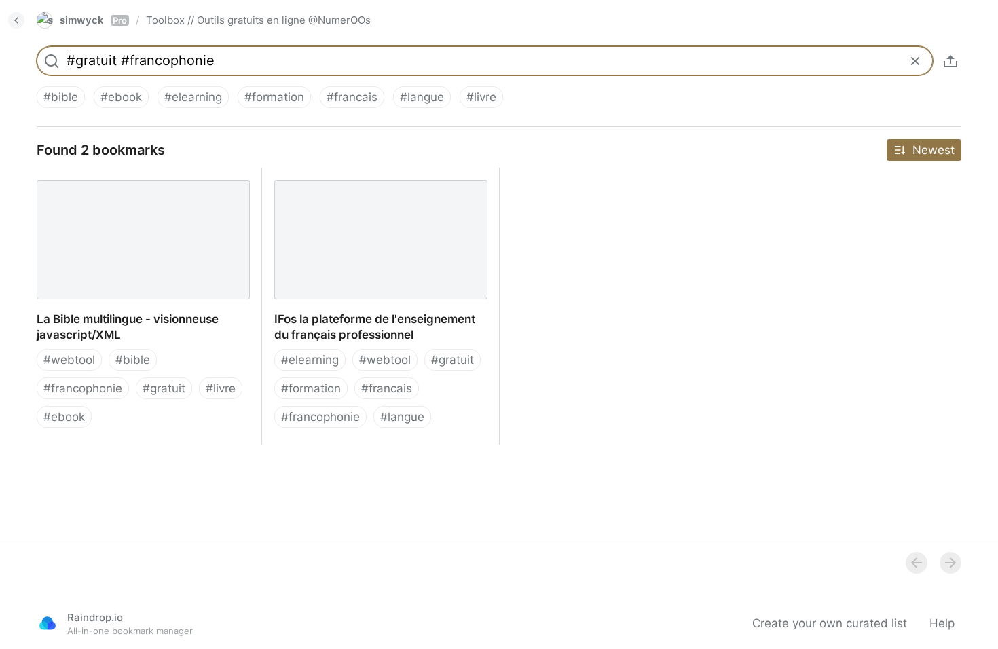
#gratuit (164, 388)
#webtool (69, 360)
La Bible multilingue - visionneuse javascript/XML (116, 182)
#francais (352, 97)
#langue (422, 97)
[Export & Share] (950, 61)
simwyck (93, 20)
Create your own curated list (829, 623)
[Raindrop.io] (47, 623)
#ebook (121, 97)
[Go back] (16, 20)
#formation (274, 97)
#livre (481, 97)
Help (942, 623)
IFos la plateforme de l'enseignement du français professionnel (371, 182)
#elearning (193, 97)
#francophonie (82, 388)
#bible (60, 97)
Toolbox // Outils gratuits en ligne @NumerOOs (258, 20)
